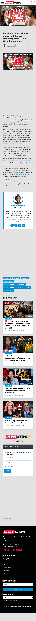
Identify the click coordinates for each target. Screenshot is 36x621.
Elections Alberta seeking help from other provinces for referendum (17, 390)
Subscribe (5, 565)
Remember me (11, 466)
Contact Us (6, 570)
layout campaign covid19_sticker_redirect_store (16, 287)
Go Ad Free (8, 112)
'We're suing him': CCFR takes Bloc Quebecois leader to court (17, 421)
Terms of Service (7, 562)
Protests (16, 278)
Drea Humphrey (10, 45)
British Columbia (8, 281)
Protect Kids (7, 278)
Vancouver (25, 278)
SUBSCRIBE (27, 452)
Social (4, 573)
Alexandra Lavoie (9, 425)
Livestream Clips (9, 395)
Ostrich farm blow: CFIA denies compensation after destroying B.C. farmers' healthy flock (17, 358)
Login (4, 576)
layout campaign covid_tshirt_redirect (14, 284)
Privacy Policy (6, 559)
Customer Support (7, 568)
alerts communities (22, 174)
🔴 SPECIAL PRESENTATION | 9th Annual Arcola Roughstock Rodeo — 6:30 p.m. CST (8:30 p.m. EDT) (17, 324)
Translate (15, 600)
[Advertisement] (18, 92)
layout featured (8, 290)
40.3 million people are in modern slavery (18, 161)
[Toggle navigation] (2, 3)
